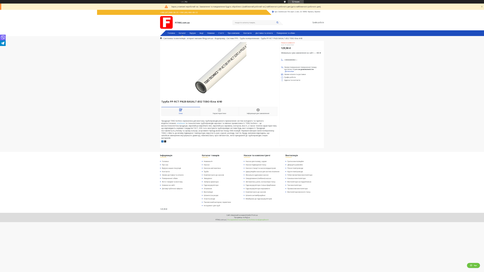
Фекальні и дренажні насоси (257, 175)
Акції (201, 33)
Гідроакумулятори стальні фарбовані (261, 185)
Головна (171, 33)
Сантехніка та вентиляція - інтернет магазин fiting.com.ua (188, 38)
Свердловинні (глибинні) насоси (258, 178)
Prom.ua (255, 215)
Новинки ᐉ (208, 161)
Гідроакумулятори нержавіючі (258, 188)
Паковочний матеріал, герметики (217, 202)
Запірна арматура (211, 182)
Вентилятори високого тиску (298, 192)
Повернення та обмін (286, 33)
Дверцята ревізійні (295, 165)
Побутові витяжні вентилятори (299, 175)
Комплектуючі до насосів (214, 175)
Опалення (208, 188)
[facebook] (162, 142)
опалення (181, 123)
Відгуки (193, 33)
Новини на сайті (168, 185)
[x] (165, 142)
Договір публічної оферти (172, 188)
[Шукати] (277, 22)
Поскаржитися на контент (237, 220)
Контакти (247, 33)
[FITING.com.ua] (166, 22)
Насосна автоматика (212, 168)
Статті (221, 33)
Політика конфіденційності (259, 220)
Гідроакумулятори (211, 185)
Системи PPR (232, 38)
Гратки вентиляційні (295, 161)
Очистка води (209, 199)
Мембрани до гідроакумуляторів (259, 199)
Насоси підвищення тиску (256, 165)
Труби (206, 171)
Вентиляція (208, 192)
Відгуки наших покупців (171, 168)
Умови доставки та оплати (173, 175)
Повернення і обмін (170, 178)
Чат (475, 265)
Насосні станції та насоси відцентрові (261, 168)
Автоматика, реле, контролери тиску (260, 182)
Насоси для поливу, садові (256, 161)
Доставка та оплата (264, 33)
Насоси (206, 165)
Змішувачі (208, 178)
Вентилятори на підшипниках (299, 182)
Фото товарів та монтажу (172, 182)
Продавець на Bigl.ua (242, 217)
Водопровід (220, 38)
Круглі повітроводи (295, 171)
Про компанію (234, 33)
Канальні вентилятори (296, 178)
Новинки (211, 33)
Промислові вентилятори (297, 188)
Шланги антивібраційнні (255, 195)
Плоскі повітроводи (295, 168)
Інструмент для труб (212, 205)
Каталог (182, 33)
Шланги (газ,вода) (211, 195)
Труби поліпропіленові (249, 38)
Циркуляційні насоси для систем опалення (262, 171)
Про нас (165, 165)
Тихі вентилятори (294, 185)
